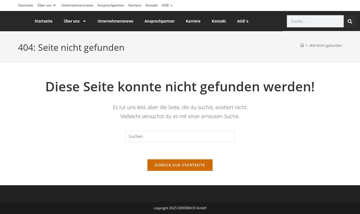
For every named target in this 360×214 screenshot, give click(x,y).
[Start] (302, 45)
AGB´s (167, 5)
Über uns (44, 5)
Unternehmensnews (77, 5)
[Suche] (350, 21)
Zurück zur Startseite (180, 164)
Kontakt (152, 5)
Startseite (25, 5)
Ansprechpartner (111, 5)
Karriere (135, 5)
